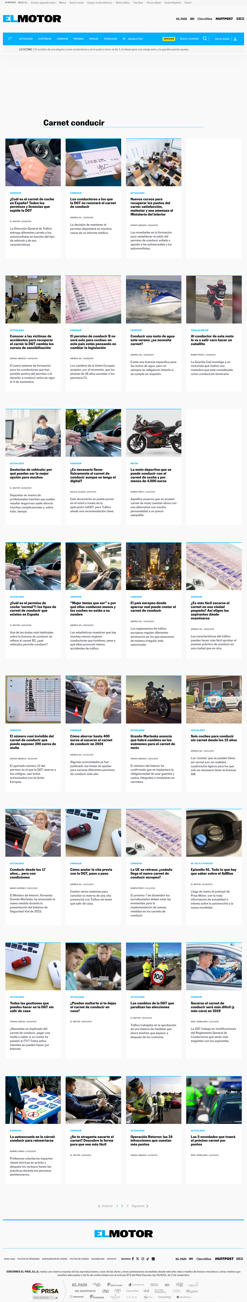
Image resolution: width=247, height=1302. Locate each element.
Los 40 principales (98, 1285)
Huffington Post (84, 1291)
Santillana (116, 1285)
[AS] (192, 19)
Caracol (192, 1285)
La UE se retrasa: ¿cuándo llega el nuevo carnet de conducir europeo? (151, 873)
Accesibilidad (97, 1259)
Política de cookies (79, 1259)
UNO (106, 1291)
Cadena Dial (146, 1291)
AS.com (165, 1285)
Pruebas (79, 39)
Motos (63, 2)
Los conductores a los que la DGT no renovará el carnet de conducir (93, 203)
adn (178, 1285)
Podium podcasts (115, 1296)
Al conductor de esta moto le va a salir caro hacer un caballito (212, 340)
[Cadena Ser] (240, 19)
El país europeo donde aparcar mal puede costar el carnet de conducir (153, 607)
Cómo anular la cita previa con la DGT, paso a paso (91, 872)
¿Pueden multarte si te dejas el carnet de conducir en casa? (93, 1007)
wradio (117, 1291)
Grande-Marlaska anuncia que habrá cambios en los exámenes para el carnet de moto (153, 742)
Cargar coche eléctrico (100, 2)
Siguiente (138, 1206)
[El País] (181, 19)
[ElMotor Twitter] (137, 1259)
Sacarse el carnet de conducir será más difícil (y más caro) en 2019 (212, 1007)
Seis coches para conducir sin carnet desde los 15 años (214, 738)
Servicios (169, 39)
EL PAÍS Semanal (160, 1291)
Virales (93, 39)
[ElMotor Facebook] (133, 1259)
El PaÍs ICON (131, 1296)
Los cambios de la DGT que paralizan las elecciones (152, 1005)
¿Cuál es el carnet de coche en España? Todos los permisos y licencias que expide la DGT (32, 205)
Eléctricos (44, 39)
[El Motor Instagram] (142, 1259)
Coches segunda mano (43, 2)
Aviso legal (9, 1259)
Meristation (183, 1296)
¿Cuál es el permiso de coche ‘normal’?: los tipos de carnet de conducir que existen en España (33, 608)
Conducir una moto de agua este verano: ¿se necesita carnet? (153, 340)
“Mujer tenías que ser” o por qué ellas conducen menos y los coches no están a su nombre (93, 608)
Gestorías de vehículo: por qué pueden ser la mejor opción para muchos (31, 473)
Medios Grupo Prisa (45, 1297)
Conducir (62, 39)
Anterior (107, 1206)
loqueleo (164, 1296)
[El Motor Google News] (153, 1259)
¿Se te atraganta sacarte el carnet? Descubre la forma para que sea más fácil (92, 1141)
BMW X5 (23, 2)
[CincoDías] (205, 19)
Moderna (96, 1296)
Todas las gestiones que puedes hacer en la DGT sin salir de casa (32, 1007)
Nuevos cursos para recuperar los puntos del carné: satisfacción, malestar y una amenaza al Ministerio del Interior (152, 206)
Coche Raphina (173, 2)
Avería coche (77, 2)
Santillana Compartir (136, 1285)
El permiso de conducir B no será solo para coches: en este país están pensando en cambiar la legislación (93, 342)
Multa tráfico (123, 2)
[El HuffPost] (224, 19)
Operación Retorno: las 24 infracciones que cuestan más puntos (152, 1141)
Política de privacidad (29, 1259)
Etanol (188, 2)
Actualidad (26, 39)
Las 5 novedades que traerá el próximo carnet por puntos (213, 1141)
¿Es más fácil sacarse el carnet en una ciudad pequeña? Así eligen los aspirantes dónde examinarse (210, 610)
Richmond (77, 1296)
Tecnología (110, 39)
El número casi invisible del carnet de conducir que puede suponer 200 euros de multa (33, 742)
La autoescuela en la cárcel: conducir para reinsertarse (32, 1139)
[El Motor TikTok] (147, 1259)
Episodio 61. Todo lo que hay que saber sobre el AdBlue (213, 872)
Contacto (111, 1259)
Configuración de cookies (54, 1259)
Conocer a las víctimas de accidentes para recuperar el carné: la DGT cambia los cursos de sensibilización (32, 342)
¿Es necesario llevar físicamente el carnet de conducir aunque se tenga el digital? (93, 475)
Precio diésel (154, 2)
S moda (147, 1296)
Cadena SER (153, 1285)
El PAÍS (79, 1285)
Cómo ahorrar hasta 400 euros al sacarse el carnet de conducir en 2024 (91, 740)
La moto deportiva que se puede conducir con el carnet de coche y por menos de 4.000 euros (151, 475)
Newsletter (135, 39)
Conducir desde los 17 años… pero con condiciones (28, 873)
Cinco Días (131, 1291)
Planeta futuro (175, 1291)
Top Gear (138, 2)
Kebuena (189, 1291)
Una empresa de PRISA (45, 1288)
